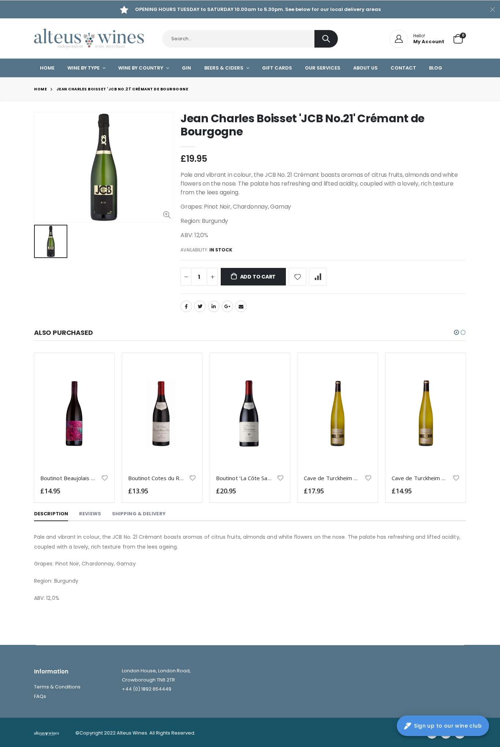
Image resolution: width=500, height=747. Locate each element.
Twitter (200, 306)
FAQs (40, 696)
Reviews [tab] (90, 513)
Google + (227, 306)
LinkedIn (214, 306)
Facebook (186, 306)
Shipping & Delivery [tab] (139, 513)
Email (241, 306)
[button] (456, 332)
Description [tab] (51, 513)
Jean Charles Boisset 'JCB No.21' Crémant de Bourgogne (302, 125)
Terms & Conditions (57, 686)
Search (326, 39)
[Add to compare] (318, 276)
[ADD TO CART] (96, 370)
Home (40, 89)
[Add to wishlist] (297, 276)
